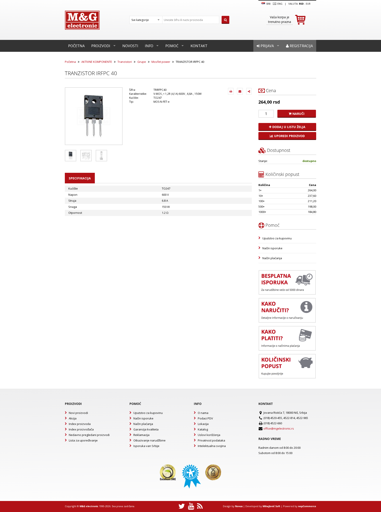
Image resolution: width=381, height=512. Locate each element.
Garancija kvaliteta (146, 429)
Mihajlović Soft (271, 506)
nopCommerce (307, 506)
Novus (239, 506)
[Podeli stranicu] (249, 91)
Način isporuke (272, 248)
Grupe (141, 62)
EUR (308, 3)
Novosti (130, 45)
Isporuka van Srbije (146, 446)
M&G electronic (89, 506)
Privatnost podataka (211, 440)
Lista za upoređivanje (83, 440)
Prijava (267, 45)
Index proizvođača (81, 429)
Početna (76, 45)
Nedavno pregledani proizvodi (89, 435)
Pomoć (171, 45)
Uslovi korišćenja (209, 435)
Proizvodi (100, 45)
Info (149, 45)
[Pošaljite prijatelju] (240, 91)
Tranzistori (125, 62)
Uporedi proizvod (289, 136)
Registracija (301, 45)
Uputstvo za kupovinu (277, 238)
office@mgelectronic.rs (278, 428)
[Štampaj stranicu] (230, 91)
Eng (279, 3)
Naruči (297, 114)
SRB (268, 3)
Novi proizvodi (78, 413)
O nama (203, 413)
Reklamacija (141, 435)
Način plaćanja (272, 258)
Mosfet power (160, 62)
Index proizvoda (80, 424)
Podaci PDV (205, 418)
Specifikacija (80, 178)
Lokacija (203, 424)
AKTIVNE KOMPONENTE (96, 62)
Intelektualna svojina (212, 446)
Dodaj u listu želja (288, 127)
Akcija (73, 418)
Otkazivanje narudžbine (149, 440)
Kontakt (198, 45)
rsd (301, 3)
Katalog (203, 429)
